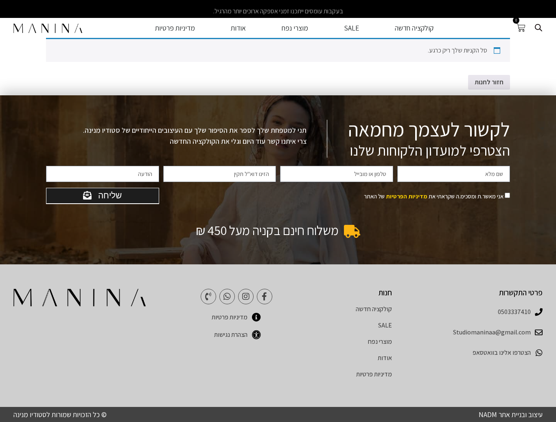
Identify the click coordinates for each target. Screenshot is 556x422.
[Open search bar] (538, 27)
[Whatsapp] (227, 296)
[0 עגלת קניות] (521, 27)
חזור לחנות (489, 82)
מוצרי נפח (295, 28)
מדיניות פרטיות (175, 28)
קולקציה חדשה (414, 28)
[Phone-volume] (208, 296)
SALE (351, 28)
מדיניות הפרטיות (406, 196)
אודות (238, 28)
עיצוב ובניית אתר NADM (511, 414)
